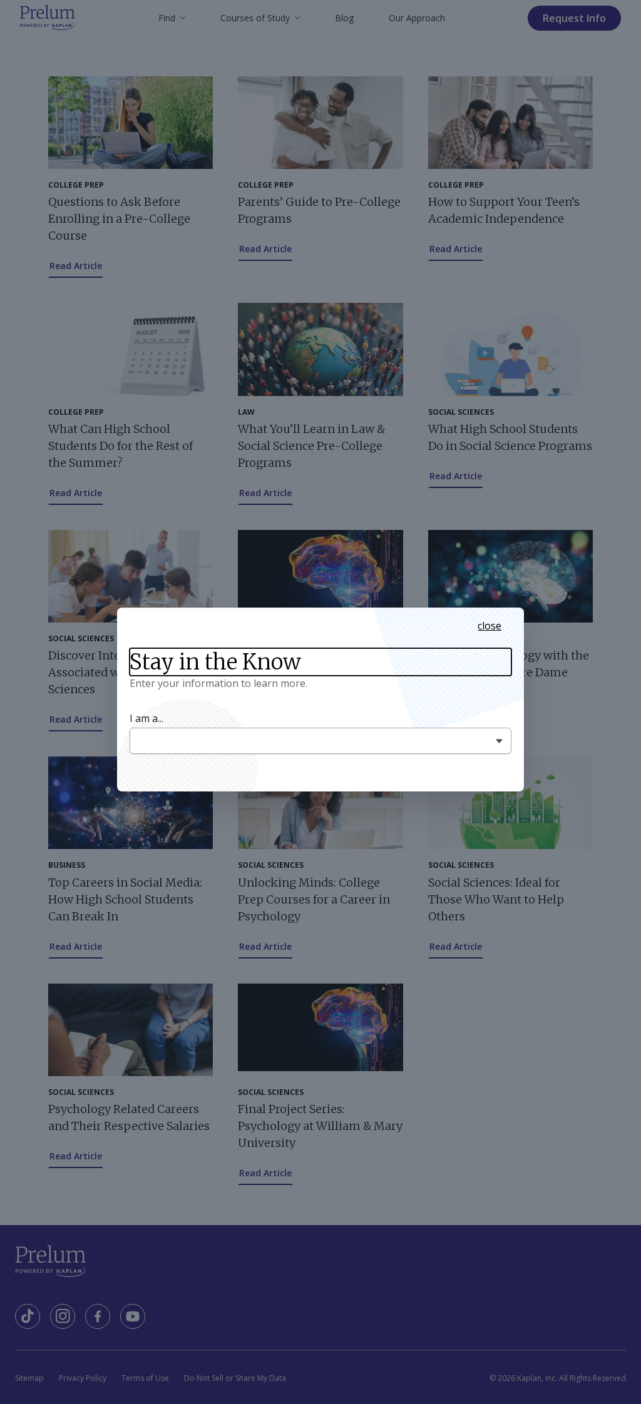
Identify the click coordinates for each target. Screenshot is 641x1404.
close (489, 626)
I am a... (146, 718)
